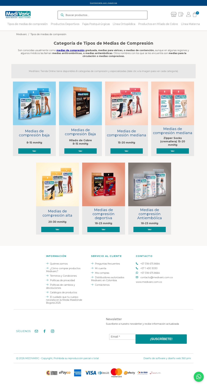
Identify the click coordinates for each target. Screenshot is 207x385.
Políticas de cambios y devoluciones (60, 286)
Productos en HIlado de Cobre (158, 24)
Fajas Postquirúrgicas (96, 24)
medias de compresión (70, 50)
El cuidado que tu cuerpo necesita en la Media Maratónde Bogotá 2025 (64, 300)
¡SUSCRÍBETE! (161, 339)
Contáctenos (102, 284)
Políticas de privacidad (62, 280)
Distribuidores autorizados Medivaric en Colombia (107, 279)
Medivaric (21, 34)
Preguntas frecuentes (107, 263)
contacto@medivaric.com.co (156, 277)
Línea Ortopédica (124, 24)
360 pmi (186, 358)
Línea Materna (190, 24)
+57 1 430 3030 (149, 268)
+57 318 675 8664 (150, 263)
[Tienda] (173, 15)
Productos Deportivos (65, 24)
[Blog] (180, 15)
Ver (34, 151)
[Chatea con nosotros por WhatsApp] (199, 377)
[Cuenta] (187, 15)
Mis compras (102, 272)
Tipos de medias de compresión (27, 24)
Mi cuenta (100, 268)
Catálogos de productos (63, 292)
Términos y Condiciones (63, 275)
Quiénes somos (59, 263)
